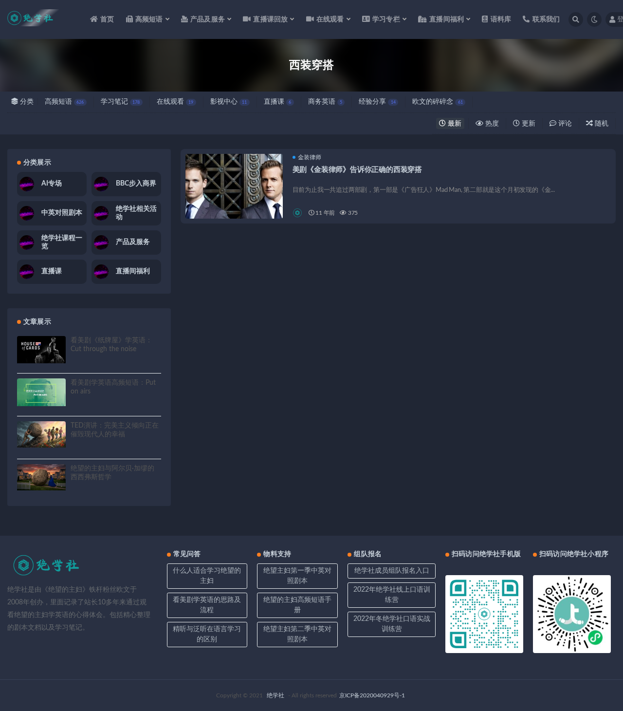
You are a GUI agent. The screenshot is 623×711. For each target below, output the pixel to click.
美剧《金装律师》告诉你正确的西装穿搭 (357, 169)
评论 (564, 123)
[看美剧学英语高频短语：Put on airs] (41, 392)
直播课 (277, 101)
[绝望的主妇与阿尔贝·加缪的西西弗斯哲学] (41, 477)
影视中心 (228, 101)
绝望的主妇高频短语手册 (297, 605)
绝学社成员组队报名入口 (391, 570)
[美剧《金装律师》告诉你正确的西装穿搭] (234, 202)
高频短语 (64, 101)
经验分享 (377, 101)
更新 (527, 123)
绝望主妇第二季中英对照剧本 (297, 634)
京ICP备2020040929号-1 (372, 695)
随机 (600, 123)
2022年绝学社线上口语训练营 (391, 594)
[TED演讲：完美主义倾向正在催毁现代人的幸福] (41, 434)
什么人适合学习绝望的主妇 (207, 575)
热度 (491, 123)
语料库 (501, 19)
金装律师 (309, 157)
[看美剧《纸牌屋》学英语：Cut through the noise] (41, 349)
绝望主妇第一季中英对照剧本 (297, 575)
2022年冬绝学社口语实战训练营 (391, 624)
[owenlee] (298, 213)
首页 (107, 19)
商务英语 (325, 101)
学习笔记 (120, 101)
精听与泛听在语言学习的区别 (207, 634)
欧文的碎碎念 (437, 101)
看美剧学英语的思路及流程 (207, 605)
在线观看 (175, 101)
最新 (453, 123)
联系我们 (546, 19)
